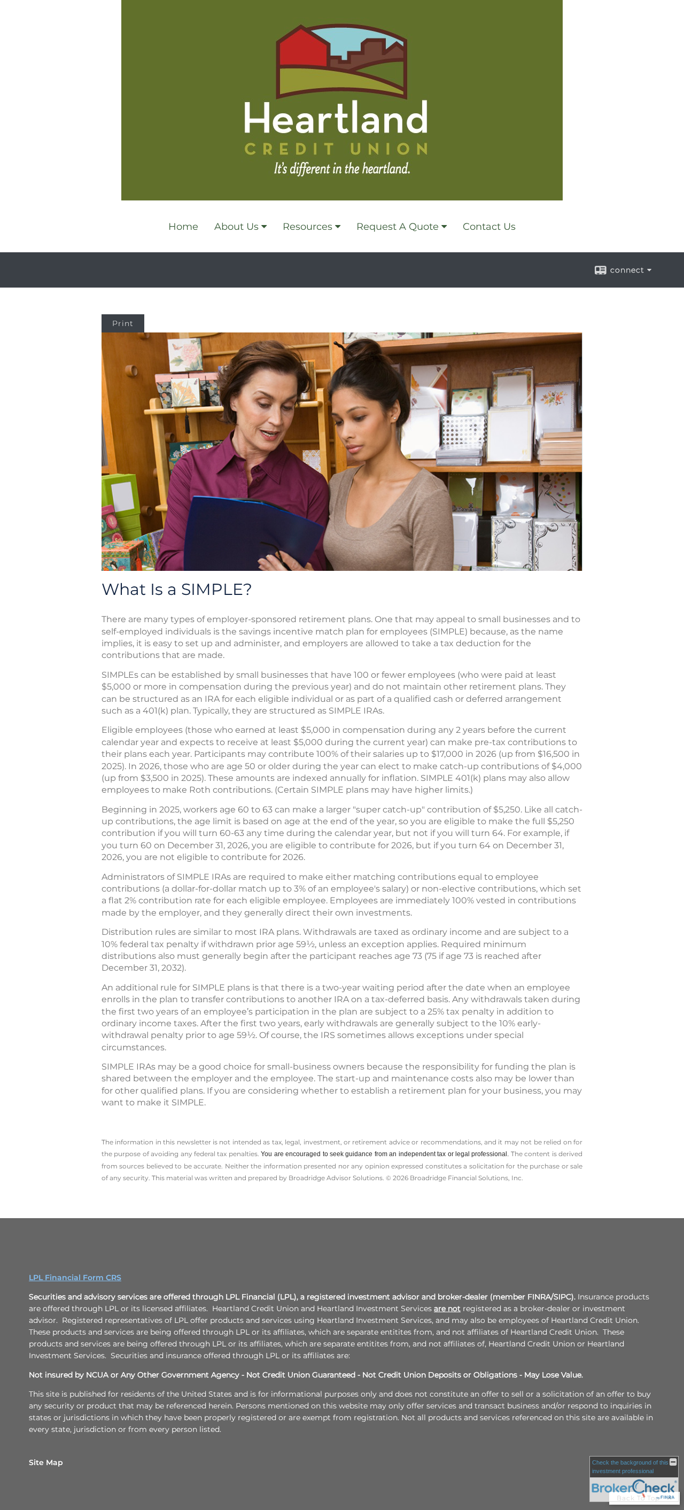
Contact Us (489, 227)
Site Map (46, 1462)
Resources (307, 227)
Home (183, 227)
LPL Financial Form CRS (75, 1277)
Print (123, 323)
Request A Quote (397, 227)
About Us (236, 227)
